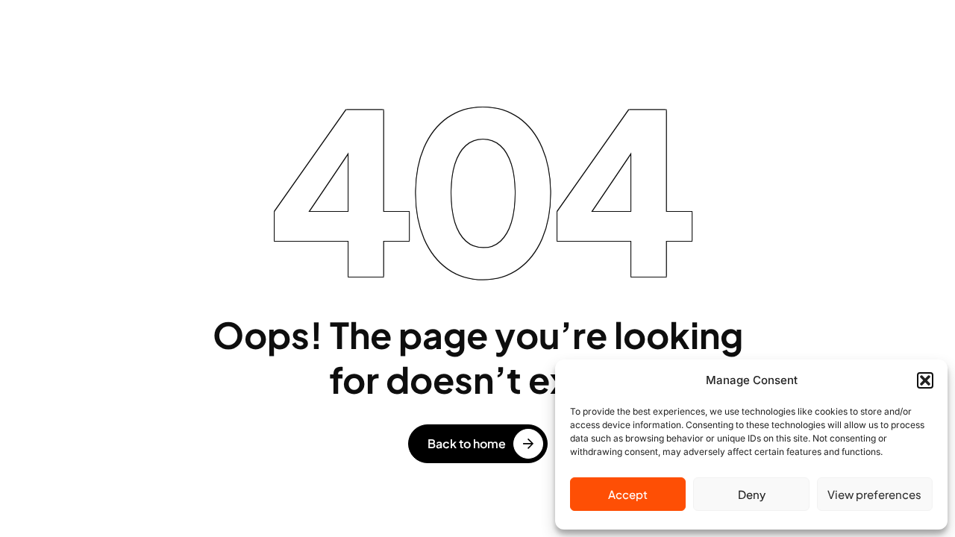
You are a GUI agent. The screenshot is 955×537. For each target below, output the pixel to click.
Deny (751, 494)
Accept (628, 494)
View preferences (874, 494)
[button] (925, 380)
